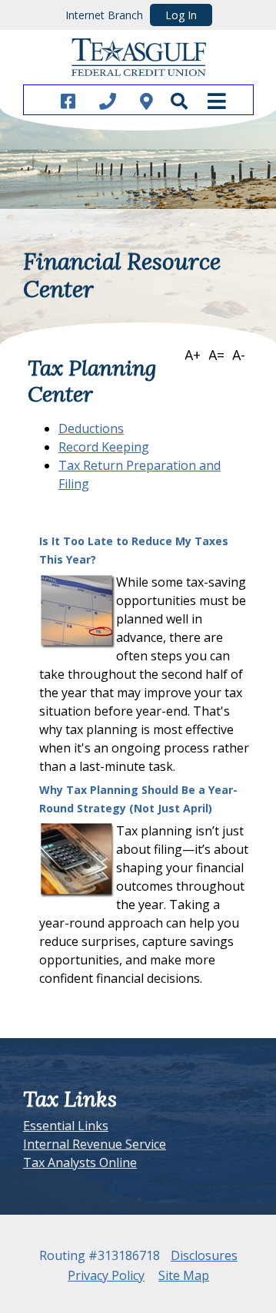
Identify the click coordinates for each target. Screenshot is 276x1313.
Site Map (183, 1275)
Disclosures (204, 1255)
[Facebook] (68, 100)
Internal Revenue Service (94, 1144)
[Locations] (146, 100)
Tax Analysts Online (80, 1162)
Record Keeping (103, 446)
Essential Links (65, 1125)
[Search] (179, 101)
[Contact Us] (107, 100)
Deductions (91, 428)
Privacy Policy (106, 1275)
